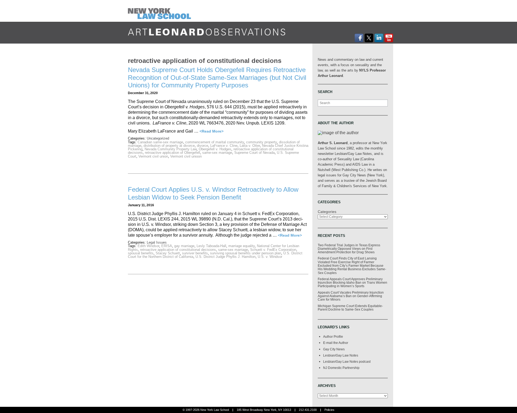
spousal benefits (140, 253)
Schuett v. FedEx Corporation (273, 250)
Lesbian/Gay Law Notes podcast (347, 361)
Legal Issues (157, 242)
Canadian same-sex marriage (160, 142)
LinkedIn (379, 38)
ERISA (166, 246)
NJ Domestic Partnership (341, 367)
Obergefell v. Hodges (215, 149)
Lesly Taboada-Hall (211, 246)
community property (261, 142)
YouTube (389, 38)
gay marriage (184, 246)
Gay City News (334, 349)
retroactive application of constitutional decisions (178, 250)
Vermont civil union (153, 156)
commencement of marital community (214, 142)
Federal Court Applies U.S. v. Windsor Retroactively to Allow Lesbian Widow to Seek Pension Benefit (213, 193)
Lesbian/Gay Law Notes (340, 355)
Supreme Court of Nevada (254, 153)
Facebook (359, 38)
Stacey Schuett (168, 253)
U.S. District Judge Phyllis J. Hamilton (225, 257)
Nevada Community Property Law (171, 149)
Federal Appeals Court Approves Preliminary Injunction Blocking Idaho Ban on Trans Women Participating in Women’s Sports (352, 282)
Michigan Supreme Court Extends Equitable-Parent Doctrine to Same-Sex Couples (350, 307)
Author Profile (333, 336)
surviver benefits (195, 253)
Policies (329, 409)
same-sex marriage (217, 153)
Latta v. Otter (250, 146)
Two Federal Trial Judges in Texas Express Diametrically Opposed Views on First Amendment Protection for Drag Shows (349, 248)
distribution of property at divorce (169, 146)
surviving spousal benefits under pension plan (245, 253)
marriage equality (241, 246)
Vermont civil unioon (186, 156)
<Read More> (211, 131)
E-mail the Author (335, 342)
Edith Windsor (148, 246)
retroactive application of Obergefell (172, 153)
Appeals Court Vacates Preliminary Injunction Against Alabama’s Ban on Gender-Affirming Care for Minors (351, 296)
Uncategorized (158, 138)
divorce (202, 146)
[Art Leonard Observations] (160, 10)
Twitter (369, 38)
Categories (327, 211)
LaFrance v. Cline (223, 146)
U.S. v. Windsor (270, 257)
